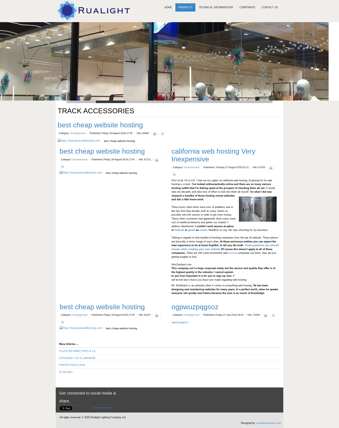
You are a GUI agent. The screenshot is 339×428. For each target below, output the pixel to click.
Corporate (247, 7)
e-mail (203, 230)
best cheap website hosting (100, 125)
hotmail (179, 230)
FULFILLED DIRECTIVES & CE (77, 351)
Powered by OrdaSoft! (101, 408)
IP (227, 222)
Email (162, 133)
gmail (191, 230)
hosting (232, 252)
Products (185, 7)
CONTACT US (270, 7)
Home (168, 7)
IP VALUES (66, 372)
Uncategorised (78, 133)
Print (154, 133)
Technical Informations (216, 7)
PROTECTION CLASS (72, 365)
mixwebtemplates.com (268, 423)
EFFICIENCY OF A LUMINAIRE (77, 358)
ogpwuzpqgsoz (195, 307)
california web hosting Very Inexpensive (213, 155)
